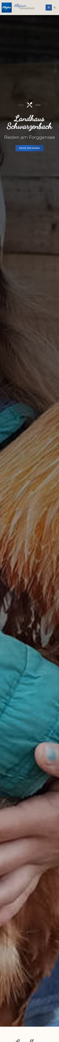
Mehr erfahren (29, 148)
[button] (49, 7)
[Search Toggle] (54, 7)
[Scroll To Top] (54, 1039)
